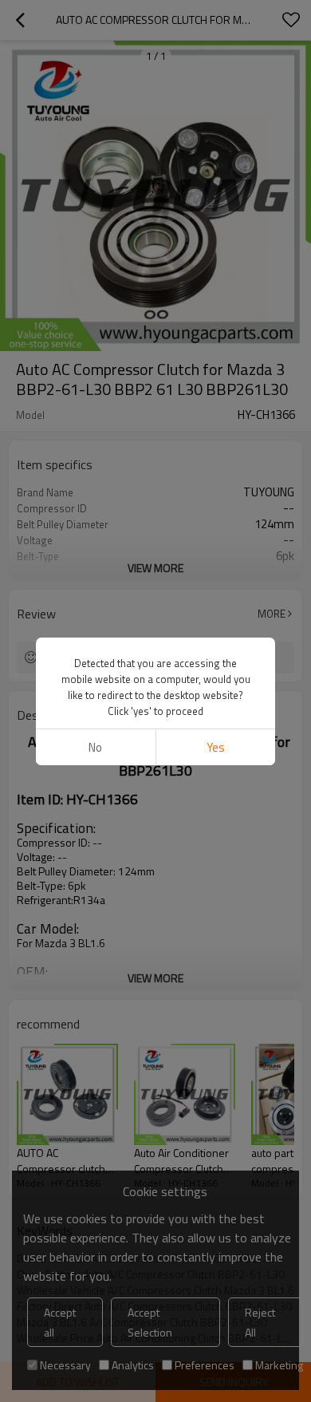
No (95, 747)
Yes (216, 747)
